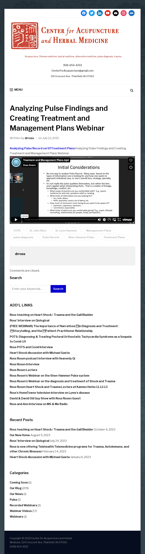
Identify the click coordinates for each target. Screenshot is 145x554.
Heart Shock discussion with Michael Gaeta (40, 352)
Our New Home (20, 435)
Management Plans (98, 230)
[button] (16, 89)
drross (29, 138)
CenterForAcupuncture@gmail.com (72, 70)
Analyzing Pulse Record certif (30, 148)
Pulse (13, 499)
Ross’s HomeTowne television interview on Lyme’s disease (50, 392)
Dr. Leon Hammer (66, 230)
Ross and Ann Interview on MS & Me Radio (39, 404)
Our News (16, 494)
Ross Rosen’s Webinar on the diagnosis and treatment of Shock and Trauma (62, 381)
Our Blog (16, 488)
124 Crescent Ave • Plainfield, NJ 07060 (72, 76)
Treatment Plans (63, 148)
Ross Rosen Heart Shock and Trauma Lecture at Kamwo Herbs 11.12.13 (59, 387)
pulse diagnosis (23, 237)
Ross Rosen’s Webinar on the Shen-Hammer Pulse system (49, 375)
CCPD (17, 230)
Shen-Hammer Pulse (81, 237)
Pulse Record (50, 237)
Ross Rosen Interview (24, 364)
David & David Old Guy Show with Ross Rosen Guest (45, 398)
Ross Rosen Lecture (23, 370)
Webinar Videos (21, 511)
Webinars (16, 516)
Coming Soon (19, 482)
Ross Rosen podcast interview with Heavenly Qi (42, 358)
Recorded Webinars (23, 505)
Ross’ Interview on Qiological (29, 320)
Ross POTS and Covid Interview (31, 347)
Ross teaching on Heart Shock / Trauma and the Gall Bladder (51, 314)
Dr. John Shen (38, 230)
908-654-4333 (72, 65)
